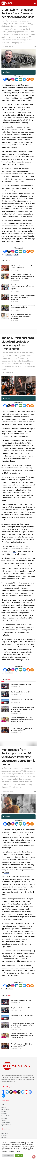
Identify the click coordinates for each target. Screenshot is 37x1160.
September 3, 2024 (16, 702)
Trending (9, 254)
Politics (3, 1107)
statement (30, 627)
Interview (4, 1118)
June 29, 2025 (15, 270)
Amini (19, 504)
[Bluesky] (3, 1096)
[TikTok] (19, 1092)
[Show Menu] (35, 3)
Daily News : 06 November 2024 (21, 684)
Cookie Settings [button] (8, 1155)
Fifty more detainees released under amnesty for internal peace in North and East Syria (23, 709)
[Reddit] (28, 79)
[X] (9, 79)
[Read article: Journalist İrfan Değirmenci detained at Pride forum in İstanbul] (5, 308)
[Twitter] (7, 1092)
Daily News (4, 1133)
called (3, 956)
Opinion (3, 1111)
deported (12, 914)
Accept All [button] (19, 1155)
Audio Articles (5, 1122)
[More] (32, 79)
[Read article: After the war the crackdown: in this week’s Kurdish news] (5, 268)
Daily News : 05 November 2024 (21, 692)
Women (3, 1120)
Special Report (6, 1125)
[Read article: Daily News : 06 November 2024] (5, 686)
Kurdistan (4, 1114)
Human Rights (5, 1109)
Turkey (16, 254)
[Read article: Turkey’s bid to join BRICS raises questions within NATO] (5, 730)
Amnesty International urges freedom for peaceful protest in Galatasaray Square (23, 286)
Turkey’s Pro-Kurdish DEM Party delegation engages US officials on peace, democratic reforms (22, 276)
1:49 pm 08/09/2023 (7, 791)
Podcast (4, 1137)
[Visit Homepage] (6, 3)
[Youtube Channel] (26, 1092)
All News (4, 1105)
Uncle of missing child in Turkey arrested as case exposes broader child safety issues (22, 719)
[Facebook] (5, 79)
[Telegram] (24, 79)
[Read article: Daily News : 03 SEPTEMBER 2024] (5, 701)
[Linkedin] (16, 79)
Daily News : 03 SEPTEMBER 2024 (22, 699)
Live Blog (4, 1135)
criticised (29, 88)
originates (10, 537)
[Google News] (30, 1092)
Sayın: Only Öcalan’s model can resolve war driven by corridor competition (21, 316)
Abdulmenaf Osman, (9, 830)
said (14, 551)
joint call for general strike (12, 414)
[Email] (20, 79)
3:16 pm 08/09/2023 (7, 46)
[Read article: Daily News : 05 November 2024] (5, 694)
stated (6, 872)
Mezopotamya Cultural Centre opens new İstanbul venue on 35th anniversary (23, 297)
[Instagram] (13, 79)
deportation (25, 968)
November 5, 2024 (16, 694)
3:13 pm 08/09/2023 (7, 373)
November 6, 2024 (16, 686)
